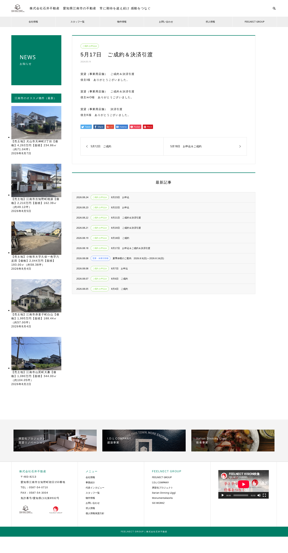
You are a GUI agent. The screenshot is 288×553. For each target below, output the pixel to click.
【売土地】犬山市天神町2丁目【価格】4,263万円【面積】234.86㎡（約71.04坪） (34, 145)
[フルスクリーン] (264, 495)
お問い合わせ (166, 21)
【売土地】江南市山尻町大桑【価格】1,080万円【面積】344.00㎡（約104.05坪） (34, 376)
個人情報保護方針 (95, 513)
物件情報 (121, 21)
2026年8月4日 (21, 268)
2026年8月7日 (21, 153)
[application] (243, 484)
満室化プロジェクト (162, 487)
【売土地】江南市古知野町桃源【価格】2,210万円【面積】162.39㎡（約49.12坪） (35, 203)
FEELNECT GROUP (254, 21)
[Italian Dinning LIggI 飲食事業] (232, 450)
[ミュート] (259, 495)
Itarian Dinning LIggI (164, 492)
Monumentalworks (162, 497)
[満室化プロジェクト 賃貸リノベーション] (55, 450)
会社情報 (33, 21)
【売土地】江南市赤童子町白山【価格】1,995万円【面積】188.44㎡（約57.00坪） (35, 318)
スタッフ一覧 (77, 21)
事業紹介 (90, 482)
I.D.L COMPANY (160, 482)
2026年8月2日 (21, 384)
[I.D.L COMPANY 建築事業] (144, 450)
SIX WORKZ (158, 502)
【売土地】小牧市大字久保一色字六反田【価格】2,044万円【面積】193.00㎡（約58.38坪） (35, 260)
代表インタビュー (95, 487)
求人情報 (210, 21)
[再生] (222, 495)
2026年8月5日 (21, 211)
